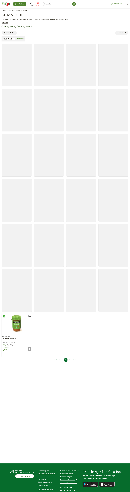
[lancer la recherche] (74, 4)
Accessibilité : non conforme (68, 483)
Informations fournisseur (68, 480)
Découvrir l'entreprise (67, 490)
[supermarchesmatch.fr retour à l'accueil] (6, 4)
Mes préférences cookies (45, 489)
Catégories (11, 10)
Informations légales (66, 477)
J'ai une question (25, 476)
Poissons (28, 26)
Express (31, 5)
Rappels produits (44, 485)
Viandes (20, 26)
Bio (17, 10)
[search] (59, 4)
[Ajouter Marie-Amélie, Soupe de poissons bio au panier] (29, 349)
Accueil (4, 10)
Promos (38, 5)
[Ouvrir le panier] (126, 4)
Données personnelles (66, 473)
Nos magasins (43, 479)
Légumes (12, 26)
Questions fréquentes (45, 482)
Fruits (4, 26)
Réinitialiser (20, 38)
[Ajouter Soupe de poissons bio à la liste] (29, 316)
